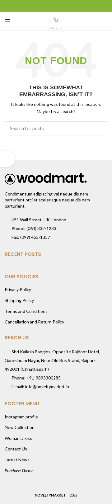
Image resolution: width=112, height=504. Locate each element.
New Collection (20, 427)
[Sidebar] (8, 159)
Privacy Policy (18, 289)
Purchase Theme (19, 470)
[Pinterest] (56, 6)
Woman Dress (18, 438)
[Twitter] (48, 6)
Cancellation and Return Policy (34, 321)
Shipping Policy (19, 300)
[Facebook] (40, 6)
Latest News (17, 459)
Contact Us (16, 448)
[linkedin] (64, 6)
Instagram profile (21, 416)
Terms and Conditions (26, 311)
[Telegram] (72, 6)
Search (99, 128)
